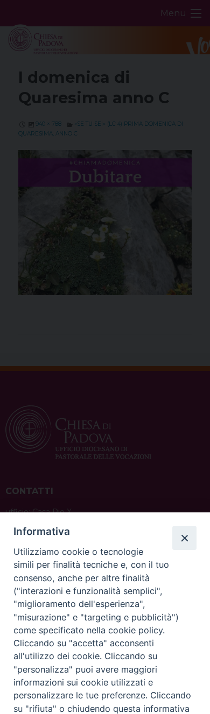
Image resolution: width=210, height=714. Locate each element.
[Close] (184, 537)
